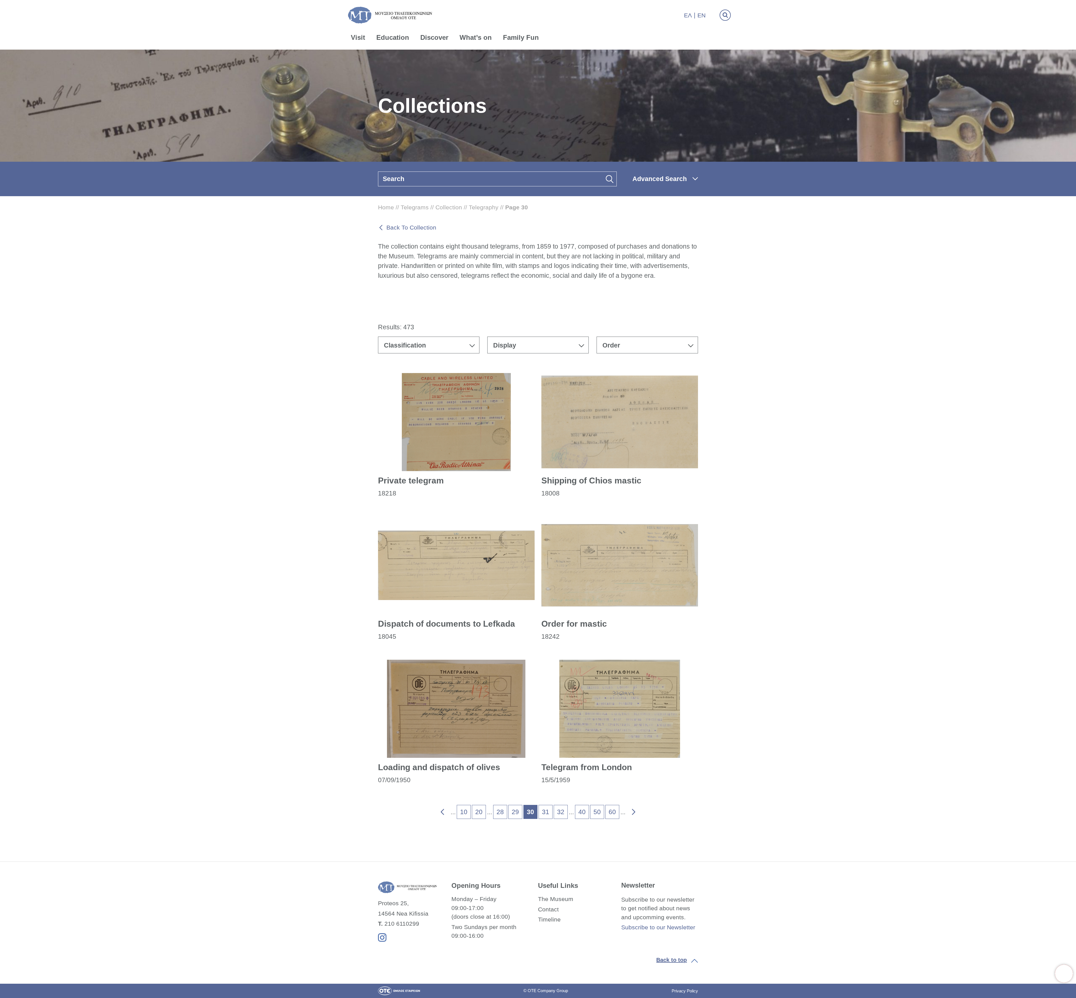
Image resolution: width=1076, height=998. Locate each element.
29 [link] (515, 812)
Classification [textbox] (405, 345)
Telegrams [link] (415, 207)
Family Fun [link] (521, 37)
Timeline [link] (549, 919)
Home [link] (386, 207)
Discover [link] (434, 37)
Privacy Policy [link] (685, 990)
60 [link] (612, 812)
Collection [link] (448, 207)
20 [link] (479, 812)
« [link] (438, 810)
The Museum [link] (555, 899)
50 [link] (597, 812)
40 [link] (582, 812)
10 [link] (463, 812)
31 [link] (545, 812)
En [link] (701, 15)
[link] (1064, 974)
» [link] (630, 810)
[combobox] (428, 345)
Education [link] (392, 37)
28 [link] (500, 812)
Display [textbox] (504, 345)
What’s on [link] (476, 37)
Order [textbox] (611, 345)
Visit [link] (358, 37)
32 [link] (560, 812)
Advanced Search (659, 178)
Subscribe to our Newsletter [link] (658, 927)
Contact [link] (548, 909)
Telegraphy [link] (483, 207)
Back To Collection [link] (411, 227)
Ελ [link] (688, 15)
